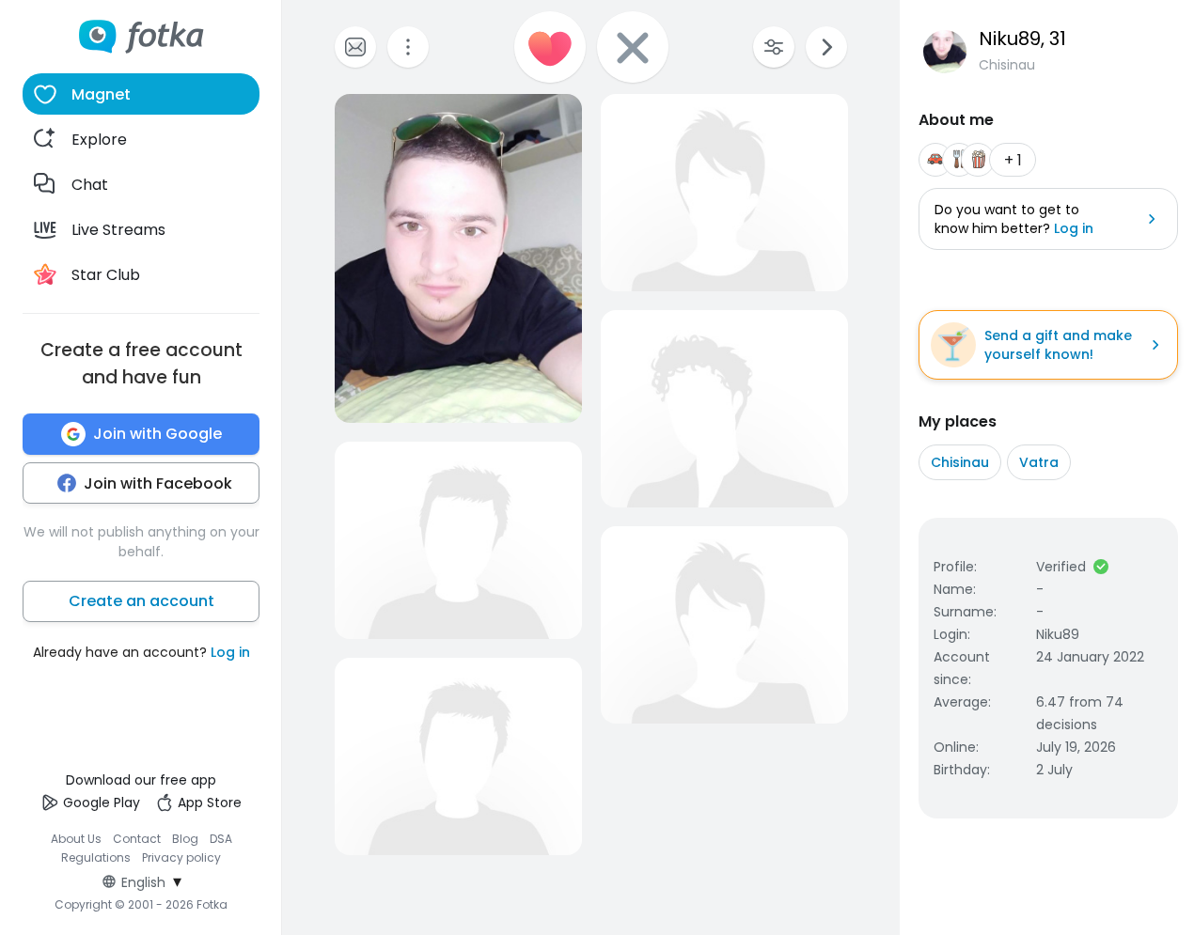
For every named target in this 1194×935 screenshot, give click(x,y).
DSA (221, 839)
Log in (230, 652)
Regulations (96, 857)
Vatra (1039, 462)
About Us (76, 839)
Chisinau (960, 462)
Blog (185, 839)
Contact (137, 839)
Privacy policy (181, 857)
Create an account (141, 601)
